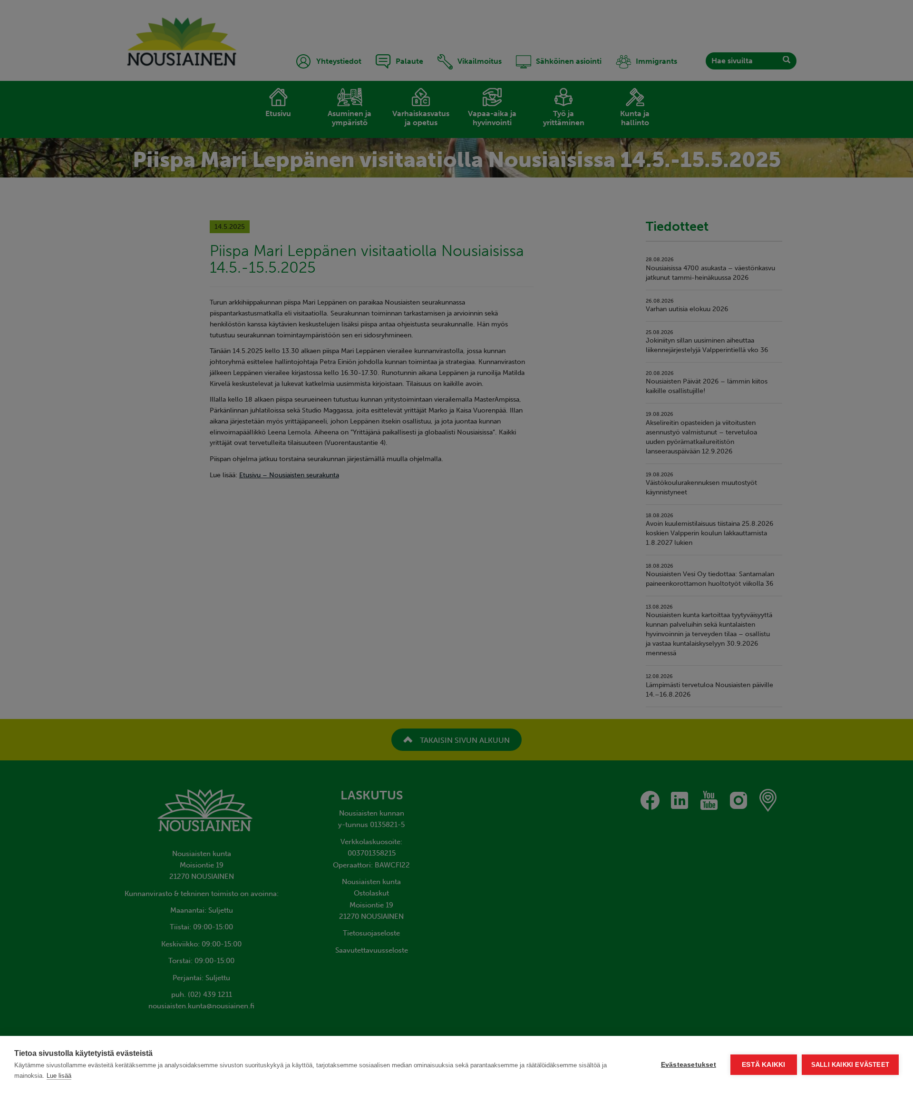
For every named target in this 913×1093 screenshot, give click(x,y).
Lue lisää (59, 1075)
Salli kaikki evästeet (850, 1064)
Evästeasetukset (688, 1064)
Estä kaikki (763, 1064)
